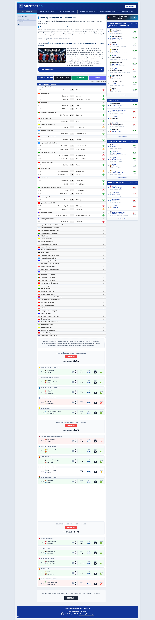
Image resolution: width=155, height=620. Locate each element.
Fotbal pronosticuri (47, 11)
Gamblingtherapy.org (86, 614)
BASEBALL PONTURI (23, 19)
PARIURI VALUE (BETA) (62, 78)
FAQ (19, 24)
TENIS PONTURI (22, 16)
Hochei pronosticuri (67, 11)
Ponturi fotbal (101, 81)
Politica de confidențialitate (73, 608)
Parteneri (21, 22)
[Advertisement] (71, 501)
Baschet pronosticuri (87, 11)
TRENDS (97, 78)
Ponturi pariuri (27, 11)
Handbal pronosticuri (107, 11)
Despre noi (87, 608)
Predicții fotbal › (122, 95)
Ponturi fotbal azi (128, 11)
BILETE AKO (71, 598)
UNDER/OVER (80, 78)
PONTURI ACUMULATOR (45, 78)
